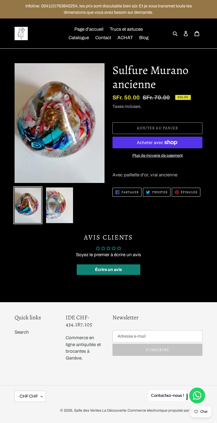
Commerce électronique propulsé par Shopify (165, 410)
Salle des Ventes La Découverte (100, 410)
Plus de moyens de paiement (157, 155)
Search (22, 332)
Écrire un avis (108, 269)
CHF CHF (29, 396)
